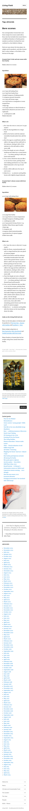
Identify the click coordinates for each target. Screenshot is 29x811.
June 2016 (7, 721)
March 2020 (7, 639)
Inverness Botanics (9, 476)
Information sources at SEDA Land (14, 468)
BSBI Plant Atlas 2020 (10, 464)
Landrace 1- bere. (18, 325)
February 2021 (8, 626)
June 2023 (7, 577)
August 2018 (7, 672)
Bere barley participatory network (14, 456)
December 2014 (8, 756)
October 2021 (7, 612)
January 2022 (8, 606)
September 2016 (8, 715)
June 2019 (7, 655)
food (13, 349)
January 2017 (7, 707)
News (4, 785)
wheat (13, 351)
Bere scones (9, 28)
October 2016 (8, 713)
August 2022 (7, 593)
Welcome (5, 782)
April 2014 (7, 773)
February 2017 (8, 705)
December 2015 (8, 731)
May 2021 (6, 620)
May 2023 (6, 579)
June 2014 (6, 768)
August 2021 (7, 614)
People (4, 800)
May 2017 (6, 698)
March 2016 (7, 725)
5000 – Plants (6, 803)
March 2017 (7, 702)
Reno (5, 517)
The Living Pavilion (9, 439)
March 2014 (7, 775)
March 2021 (7, 624)
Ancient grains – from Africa (12, 462)
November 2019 (8, 647)
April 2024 (7, 562)
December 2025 (8, 548)
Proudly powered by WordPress (16, 808)
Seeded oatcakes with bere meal (11, 333)
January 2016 (7, 729)
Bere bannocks (6, 331)
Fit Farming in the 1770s (11, 435)
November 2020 (8, 632)
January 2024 (8, 568)
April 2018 (7, 678)
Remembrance (8, 421)
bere (11, 349)
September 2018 (8, 669)
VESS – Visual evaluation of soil (13, 445)
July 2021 (6, 616)
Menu (24, 5)
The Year (4, 796)
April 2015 (7, 748)
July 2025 (6, 552)
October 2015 (7, 735)
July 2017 (6, 694)
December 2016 (8, 709)
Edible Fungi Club (9, 447)
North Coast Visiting (10, 433)
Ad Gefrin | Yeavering (10, 449)
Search (23, 407)
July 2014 (6, 766)
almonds (18, 349)
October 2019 (8, 649)
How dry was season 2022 (11, 474)
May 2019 (6, 657)
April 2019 (7, 659)
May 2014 (6, 770)
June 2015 (6, 744)
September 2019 (8, 651)
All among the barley (10, 458)
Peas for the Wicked (9, 418)
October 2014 (7, 760)
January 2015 (7, 754)
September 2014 (8, 762)
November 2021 (8, 610)
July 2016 (6, 719)
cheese (25, 349)
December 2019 (8, 645)
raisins (6, 351)
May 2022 (7, 597)
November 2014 (8, 758)
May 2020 (7, 634)
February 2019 (8, 661)
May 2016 (6, 723)
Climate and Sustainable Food (11, 789)
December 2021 (8, 608)
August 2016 (7, 717)
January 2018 (7, 684)
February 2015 (8, 752)
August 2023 (7, 573)
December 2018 (8, 663)
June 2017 (6, 696)
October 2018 (7, 667)
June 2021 (6, 618)
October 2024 (8, 556)
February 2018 (8, 682)
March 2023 (7, 581)
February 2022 (8, 603)
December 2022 (8, 585)
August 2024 (7, 558)
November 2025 (8, 550)
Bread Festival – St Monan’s (12, 466)
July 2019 (6, 653)
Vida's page (4, 398)
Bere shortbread (16, 331)
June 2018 (6, 674)
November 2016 (8, 711)
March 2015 (7, 750)
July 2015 (6, 742)
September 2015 (8, 737)
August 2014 (7, 764)
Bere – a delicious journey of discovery (15, 431)
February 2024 (8, 566)
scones (10, 351)
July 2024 (6, 560)
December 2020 (8, 630)
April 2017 (7, 700)
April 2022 (7, 599)
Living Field (7, 5)
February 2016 (8, 727)
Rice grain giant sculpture (11, 460)
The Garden (5, 792)
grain (3, 351)
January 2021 (7, 628)
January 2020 (8, 643)
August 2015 (7, 740)
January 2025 (8, 554)
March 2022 (7, 601)
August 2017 (7, 692)
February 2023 (8, 583)
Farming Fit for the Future (11, 437)
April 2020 (7, 636)
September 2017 (8, 690)
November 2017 (8, 688)
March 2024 (7, 564)
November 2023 (8, 571)
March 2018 (7, 680)
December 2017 (8, 686)
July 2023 (6, 575)
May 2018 (6, 676)
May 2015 (6, 746)
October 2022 (8, 589)
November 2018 (8, 665)
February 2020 (8, 641)
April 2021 (7, 622)
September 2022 (8, 591)
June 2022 (7, 595)
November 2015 (8, 733)
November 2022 (8, 587)
